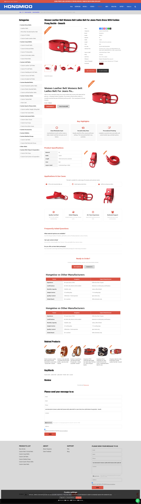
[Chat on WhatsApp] (138, 501)
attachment (49, 422)
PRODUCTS (100, 7)
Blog (68, 451)
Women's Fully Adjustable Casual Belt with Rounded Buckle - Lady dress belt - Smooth (63, 361)
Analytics (68, 500)
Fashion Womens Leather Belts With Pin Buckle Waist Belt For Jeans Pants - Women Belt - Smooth (50, 361)
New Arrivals (22, 449)
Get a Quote (77, 266)
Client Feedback (47, 451)
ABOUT (106, 7)
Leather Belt (53, 374)
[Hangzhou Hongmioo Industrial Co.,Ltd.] (18, 6)
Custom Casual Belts (28, 12)
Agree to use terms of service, (56, 430)
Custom (71, 374)
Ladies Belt (59, 374)
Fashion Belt (47, 374)
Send (50, 434)
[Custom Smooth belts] (101, 64)
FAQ (68, 449)
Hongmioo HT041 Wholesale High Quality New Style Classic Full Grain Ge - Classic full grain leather (89, 362)
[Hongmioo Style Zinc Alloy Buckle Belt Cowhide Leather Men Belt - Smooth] (116, 351)
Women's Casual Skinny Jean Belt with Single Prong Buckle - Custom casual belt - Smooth (75, 361)
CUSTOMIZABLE (78, 7)
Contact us (129, 7)
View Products (63, 106)
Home (71, 7)
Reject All (62, 497)
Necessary (61, 500)
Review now (86, 385)
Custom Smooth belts (35, 12)
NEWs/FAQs (113, 7)
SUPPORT (121, 7)
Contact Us (89, 266)
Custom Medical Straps (25, 459)
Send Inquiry (49, 106)
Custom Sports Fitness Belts (26, 461)
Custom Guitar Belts (24, 464)
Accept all (78, 497)
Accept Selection (70, 497)
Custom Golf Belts (23, 456)
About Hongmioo (47, 449)
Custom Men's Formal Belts (26, 451)
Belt (68, 374)
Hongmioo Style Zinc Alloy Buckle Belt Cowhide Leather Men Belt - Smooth (116, 360)
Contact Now (91, 70)
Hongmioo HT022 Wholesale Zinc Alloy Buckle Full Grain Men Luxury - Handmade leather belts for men (103, 362)
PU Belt (64, 374)
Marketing (81, 500)
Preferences (74, 500)
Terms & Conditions (64, 430)
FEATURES (92, 7)
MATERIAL (85, 7)
